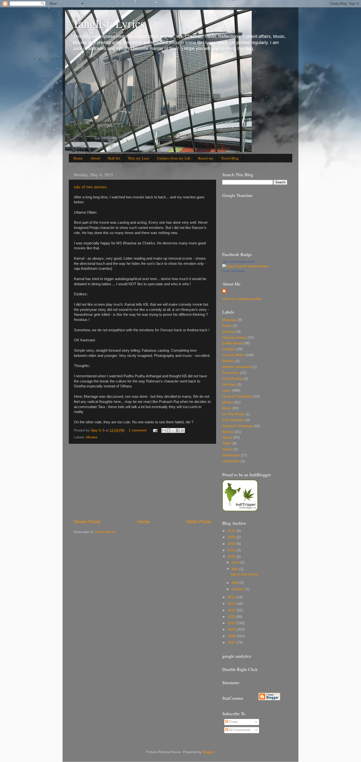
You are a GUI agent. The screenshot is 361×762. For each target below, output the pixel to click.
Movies (91, 437)
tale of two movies (90, 187)
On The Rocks (233, 414)
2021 (232, 531)
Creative (228, 349)
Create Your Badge (233, 271)
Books (227, 326)
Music (226, 408)
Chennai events (234, 337)
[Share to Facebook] (177, 430)
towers (227, 449)
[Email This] (163, 430)
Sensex (228, 432)
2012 (232, 610)
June (236, 562)
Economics (230, 373)
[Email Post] (154, 430)
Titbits (226, 443)
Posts (233, 722)
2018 (232, 544)
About (95, 158)
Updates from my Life (174, 158)
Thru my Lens (138, 158)
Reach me (205, 158)
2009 (232, 629)
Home (78, 158)
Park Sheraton (233, 420)
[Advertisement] (142, 481)
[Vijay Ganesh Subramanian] (245, 266)
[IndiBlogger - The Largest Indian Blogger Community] (240, 510)
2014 (232, 597)
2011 (232, 617)
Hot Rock (229, 384)
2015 (232, 556)
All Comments (239, 730)
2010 (232, 623)
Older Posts (198, 521)
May (235, 569)
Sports (227, 437)
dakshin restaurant (236, 367)
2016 (232, 550)
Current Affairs (233, 355)
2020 (232, 537)
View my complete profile (241, 299)
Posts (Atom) (105, 532)
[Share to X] (173, 430)
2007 (232, 642)
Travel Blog (230, 158)
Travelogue (231, 455)
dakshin (228, 361)
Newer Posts (87, 521)
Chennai (228, 331)
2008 (232, 636)
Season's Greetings (237, 426)
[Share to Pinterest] (182, 430)
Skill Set (114, 158)
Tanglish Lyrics (108, 23)
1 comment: (138, 430)
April (235, 583)
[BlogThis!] (168, 430)
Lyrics (226, 390)
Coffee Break (232, 343)
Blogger (208, 752)
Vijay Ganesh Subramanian (238, 261)
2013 (232, 603)
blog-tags (229, 320)
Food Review (232, 379)
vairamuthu (231, 461)
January (238, 589)
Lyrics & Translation (237, 396)
